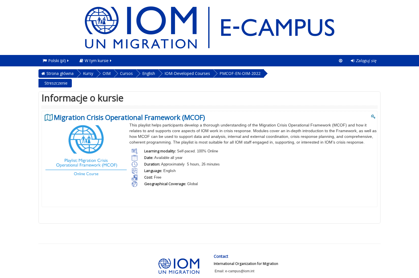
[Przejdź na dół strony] (341, 60)
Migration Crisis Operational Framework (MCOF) (129, 117)
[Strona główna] (209, 27)
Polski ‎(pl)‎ (57, 60)
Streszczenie (56, 83)
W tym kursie (97, 60)
